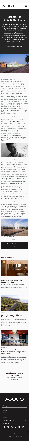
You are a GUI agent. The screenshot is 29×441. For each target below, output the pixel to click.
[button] (14, 246)
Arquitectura (4, 312)
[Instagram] (9, 427)
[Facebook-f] (5, 427)
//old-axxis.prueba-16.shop (8, 236)
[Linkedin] (20, 427)
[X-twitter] (12, 427)
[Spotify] (23, 427)
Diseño (2, 277)
